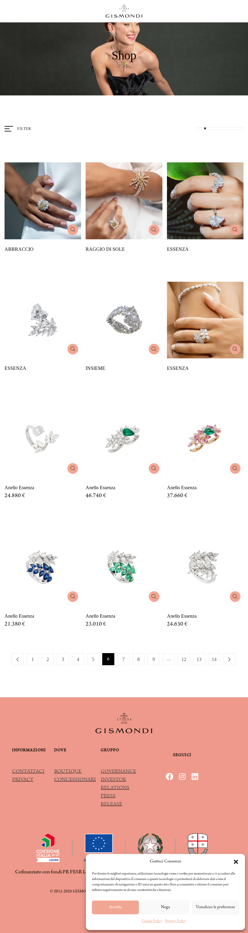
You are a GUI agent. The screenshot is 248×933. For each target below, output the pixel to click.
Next (229, 659)
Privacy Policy (175, 921)
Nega (165, 907)
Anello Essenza (19, 487)
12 (183, 659)
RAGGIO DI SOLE (105, 249)
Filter (24, 129)
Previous (17, 659)
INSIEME (95, 368)
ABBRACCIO (19, 249)
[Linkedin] (195, 776)
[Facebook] (169, 776)
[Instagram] (182, 776)
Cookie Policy (152, 921)
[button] (236, 862)
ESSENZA (178, 249)
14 (214, 659)
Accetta (115, 907)
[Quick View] (72, 229)
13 (199, 659)
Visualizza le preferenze (215, 907)
